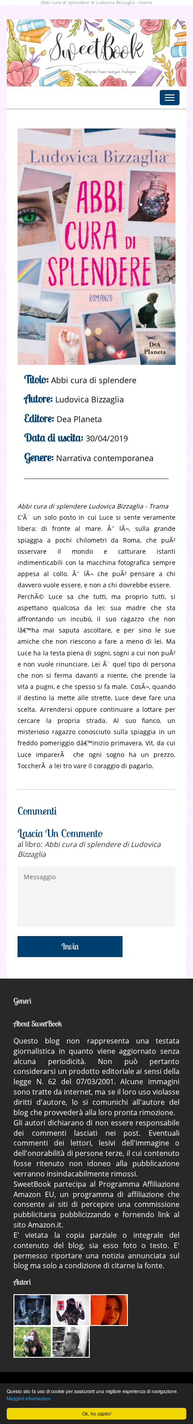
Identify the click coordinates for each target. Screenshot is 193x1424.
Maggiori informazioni (28, 1398)
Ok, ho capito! (96, 1413)
